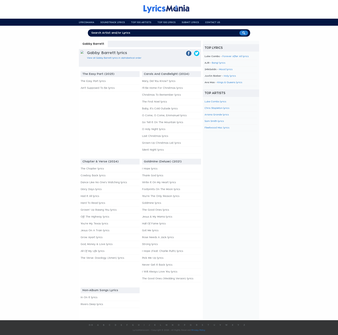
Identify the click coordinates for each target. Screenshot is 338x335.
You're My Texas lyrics (94, 223)
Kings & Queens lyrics (229, 82)
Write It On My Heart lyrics (159, 182)
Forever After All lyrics (235, 56)
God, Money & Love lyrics (96, 244)
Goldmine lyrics (151, 203)
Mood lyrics (226, 69)
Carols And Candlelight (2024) (166, 74)
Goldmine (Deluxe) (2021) (163, 161)
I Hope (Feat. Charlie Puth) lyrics (162, 251)
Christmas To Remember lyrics (161, 95)
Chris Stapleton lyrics (217, 108)
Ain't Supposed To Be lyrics (98, 88)
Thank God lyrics (152, 175)
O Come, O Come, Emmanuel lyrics (164, 115)
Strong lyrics (150, 244)
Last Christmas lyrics (155, 136)
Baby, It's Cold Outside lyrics (160, 108)
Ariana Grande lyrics (217, 115)
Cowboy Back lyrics (93, 175)
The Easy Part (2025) (98, 74)
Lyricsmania (86, 22)
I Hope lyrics (149, 169)
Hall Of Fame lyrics (154, 223)
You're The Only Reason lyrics (160, 196)
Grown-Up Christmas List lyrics (161, 143)
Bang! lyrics (218, 63)
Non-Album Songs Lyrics (100, 290)
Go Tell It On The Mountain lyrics (162, 122)
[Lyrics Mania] (169, 9)
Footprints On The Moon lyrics (161, 189)
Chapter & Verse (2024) (100, 161)
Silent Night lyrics (153, 150)
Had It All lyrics (90, 196)
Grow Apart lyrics (91, 237)
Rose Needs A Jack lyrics (158, 237)
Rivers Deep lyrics (92, 304)
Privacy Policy (198, 330)
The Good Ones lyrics (155, 210)
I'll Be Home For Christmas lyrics (162, 88)
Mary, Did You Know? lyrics (158, 81)
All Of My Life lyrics (92, 251)
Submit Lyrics (190, 22)
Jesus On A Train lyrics (95, 230)
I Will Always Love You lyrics (159, 272)
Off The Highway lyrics (95, 217)
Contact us (212, 22)
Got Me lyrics (150, 230)
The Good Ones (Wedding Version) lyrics (167, 278)
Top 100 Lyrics (166, 22)
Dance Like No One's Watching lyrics (104, 182)
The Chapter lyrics (92, 169)
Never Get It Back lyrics (157, 265)
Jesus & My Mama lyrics (157, 217)
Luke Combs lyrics (215, 102)
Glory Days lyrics (91, 189)
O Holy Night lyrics (153, 129)
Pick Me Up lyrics (152, 258)
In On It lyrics (89, 297)
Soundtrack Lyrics (112, 22)
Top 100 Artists (141, 22)
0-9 (91, 325)
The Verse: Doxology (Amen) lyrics (102, 258)
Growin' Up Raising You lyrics (99, 210)
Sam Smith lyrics (214, 121)
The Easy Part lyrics (93, 81)
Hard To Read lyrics (93, 203)
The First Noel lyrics (154, 102)
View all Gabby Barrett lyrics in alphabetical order (114, 58)
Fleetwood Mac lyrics (217, 128)
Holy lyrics (230, 76)
